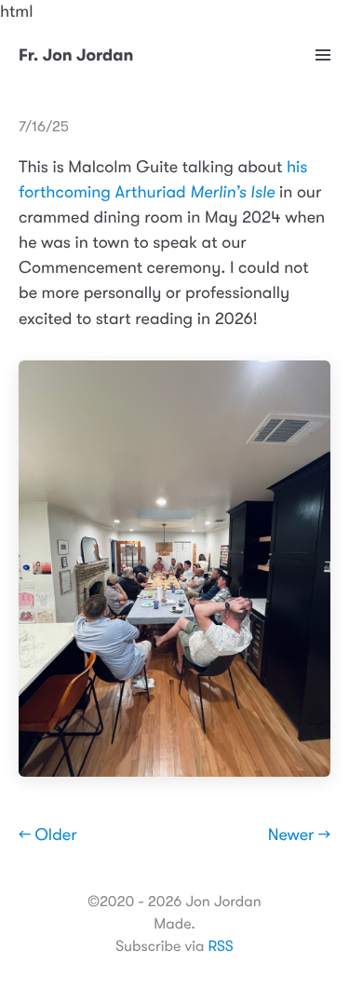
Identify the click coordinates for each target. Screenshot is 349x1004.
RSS (220, 946)
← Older (48, 835)
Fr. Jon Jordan (76, 56)
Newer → (299, 835)
